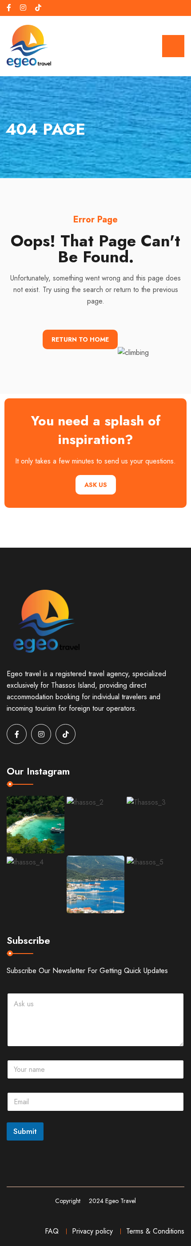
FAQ (52, 1231)
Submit (25, 1131)
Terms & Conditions (155, 1231)
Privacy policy (92, 1231)
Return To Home (80, 339)
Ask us (95, 484)
